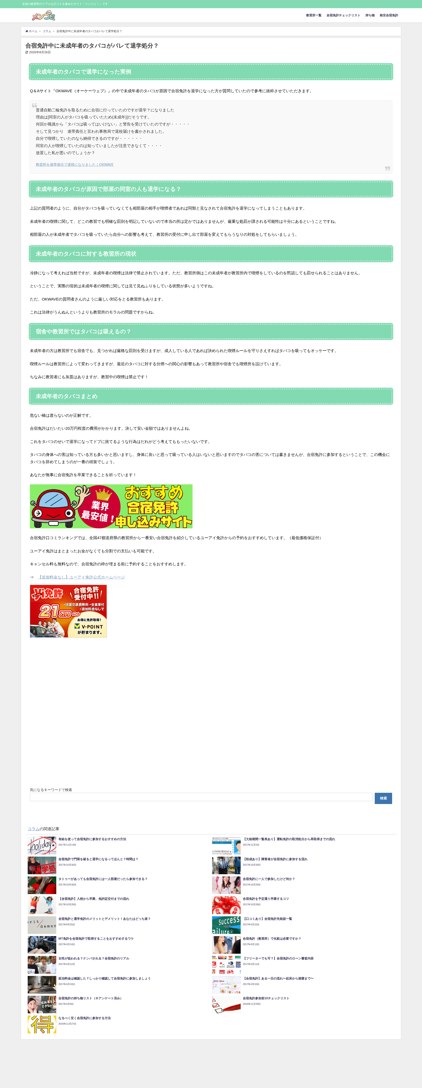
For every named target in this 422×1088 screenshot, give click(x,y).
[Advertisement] (162, 714)
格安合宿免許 (389, 15)
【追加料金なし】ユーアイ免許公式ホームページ (81, 577)
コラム (34, 829)
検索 (383, 798)
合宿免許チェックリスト (343, 15)
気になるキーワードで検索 (51, 789)
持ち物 (370, 15)
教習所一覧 (314, 15)
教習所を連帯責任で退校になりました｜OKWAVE (74, 164)
